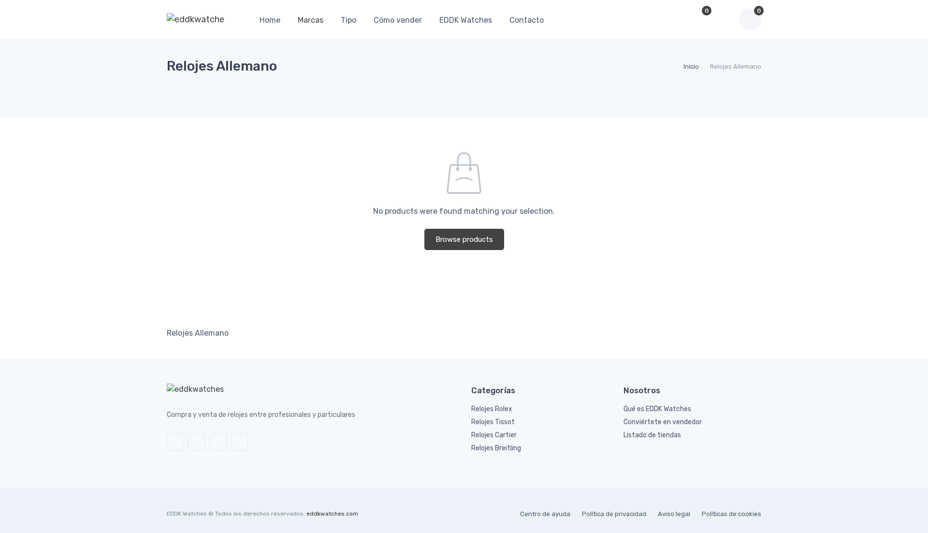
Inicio (691, 66)
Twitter (175, 442)
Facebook (196, 442)
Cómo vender (398, 20)
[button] (676, 19)
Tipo (348, 20)
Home (270, 20)
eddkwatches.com (332, 513)
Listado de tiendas (652, 435)
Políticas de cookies (731, 514)
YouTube (239, 442)
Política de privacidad (614, 514)
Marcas (310, 20)
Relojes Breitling (496, 448)
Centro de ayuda (545, 514)
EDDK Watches (465, 20)
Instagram (218, 442)
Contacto (526, 20)
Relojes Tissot (493, 422)
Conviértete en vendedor (663, 422)
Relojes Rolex (491, 409)
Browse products (464, 239)
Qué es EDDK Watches (657, 409)
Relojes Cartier (494, 435)
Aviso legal (674, 514)
